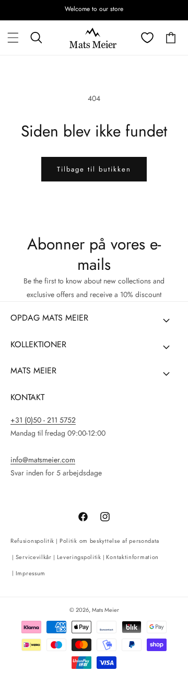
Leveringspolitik (79, 557)
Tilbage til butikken (94, 169)
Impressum (30, 573)
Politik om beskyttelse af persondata (109, 541)
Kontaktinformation (132, 557)
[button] (13, 37)
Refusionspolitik (32, 541)
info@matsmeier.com (42, 459)
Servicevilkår (34, 557)
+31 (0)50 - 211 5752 (43, 420)
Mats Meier (105, 610)
